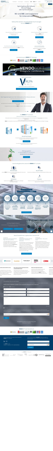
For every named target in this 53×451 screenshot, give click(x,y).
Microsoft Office (40, 118)
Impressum (5, 344)
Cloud (47, 121)
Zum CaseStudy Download (26, 212)
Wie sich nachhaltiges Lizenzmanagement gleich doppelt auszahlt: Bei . (7, 207)
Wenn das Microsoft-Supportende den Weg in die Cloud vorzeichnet (10, 239)
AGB (12, 344)
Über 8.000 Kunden (13, 170)
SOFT (35, 1)
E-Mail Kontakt (7, 286)
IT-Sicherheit (39, 179)
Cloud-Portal (50, 4)
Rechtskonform (13, 179)
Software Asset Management (35, 101)
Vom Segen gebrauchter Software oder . (22, 207)
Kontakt (39, 1)
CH (49, 2)
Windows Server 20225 (26, 118)
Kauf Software (14, 1)
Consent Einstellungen (16, 344)
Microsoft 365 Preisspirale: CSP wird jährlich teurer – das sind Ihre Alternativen (25, 239)
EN (50, 2)
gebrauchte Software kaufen (13, 37)
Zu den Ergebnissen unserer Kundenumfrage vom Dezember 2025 (26, 88)
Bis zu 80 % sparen (39, 170)
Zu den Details (26, 157)
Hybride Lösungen (39, 51)
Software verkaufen (39, 37)
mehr (15, 246)
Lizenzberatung (26, 1)
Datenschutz (9, 344)
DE (46, 2)
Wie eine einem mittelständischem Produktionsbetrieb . (15, 207)
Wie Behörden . (45, 206)
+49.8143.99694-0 (50, 1)
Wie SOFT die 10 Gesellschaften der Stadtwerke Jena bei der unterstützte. (38, 207)
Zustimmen (6, 307)
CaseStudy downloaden (8, 228)
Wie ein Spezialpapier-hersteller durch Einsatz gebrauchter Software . (30, 207)
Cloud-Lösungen (20, 1)
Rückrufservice (13, 286)
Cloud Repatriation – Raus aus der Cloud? (41, 239)
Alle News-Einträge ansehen (26, 253)
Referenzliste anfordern (18, 228)
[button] (35, 129)
